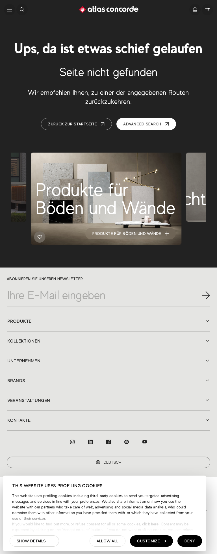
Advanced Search (142, 124)
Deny (190, 541)
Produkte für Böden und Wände (126, 233)
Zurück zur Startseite (72, 124)
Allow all (108, 541)
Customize (148, 541)
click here (150, 524)
